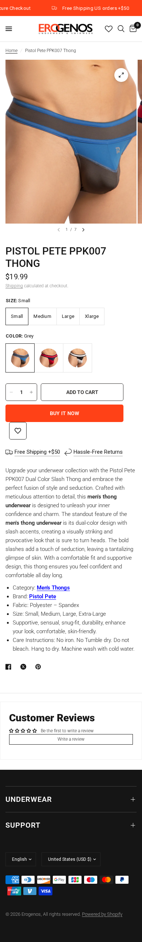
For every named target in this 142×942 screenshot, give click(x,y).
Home (11, 50)
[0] (132, 29)
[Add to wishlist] (18, 431)
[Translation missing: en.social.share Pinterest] (39, 666)
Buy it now (64, 413)
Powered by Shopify (102, 914)
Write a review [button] (71, 739)
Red (48, 358)
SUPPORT (22, 825)
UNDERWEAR (28, 799)
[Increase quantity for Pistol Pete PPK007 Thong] (31, 392)
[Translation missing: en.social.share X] (24, 666)
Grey (20, 358)
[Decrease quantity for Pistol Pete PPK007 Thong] (11, 392)
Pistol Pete (42, 596)
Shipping (14, 285)
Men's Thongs (53, 587)
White (77, 358)
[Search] (121, 29)
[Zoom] (121, 75)
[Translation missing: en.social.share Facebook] (9, 666)
